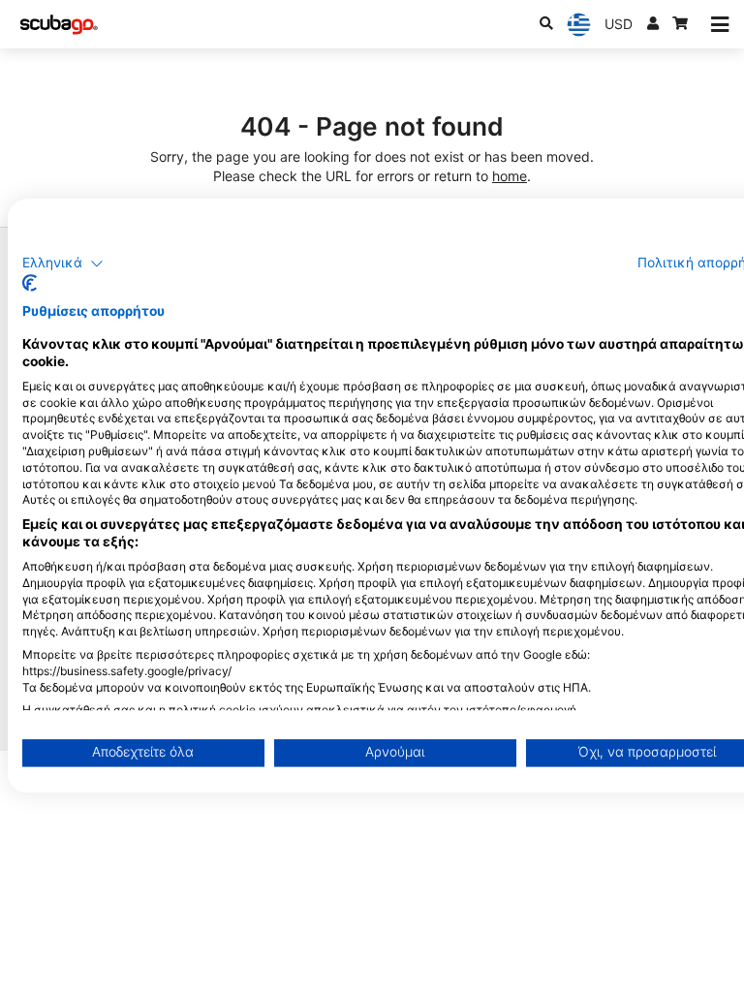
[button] (63, 263)
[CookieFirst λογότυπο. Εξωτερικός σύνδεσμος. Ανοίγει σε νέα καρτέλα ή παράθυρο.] (29, 284)
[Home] (59, 25)
